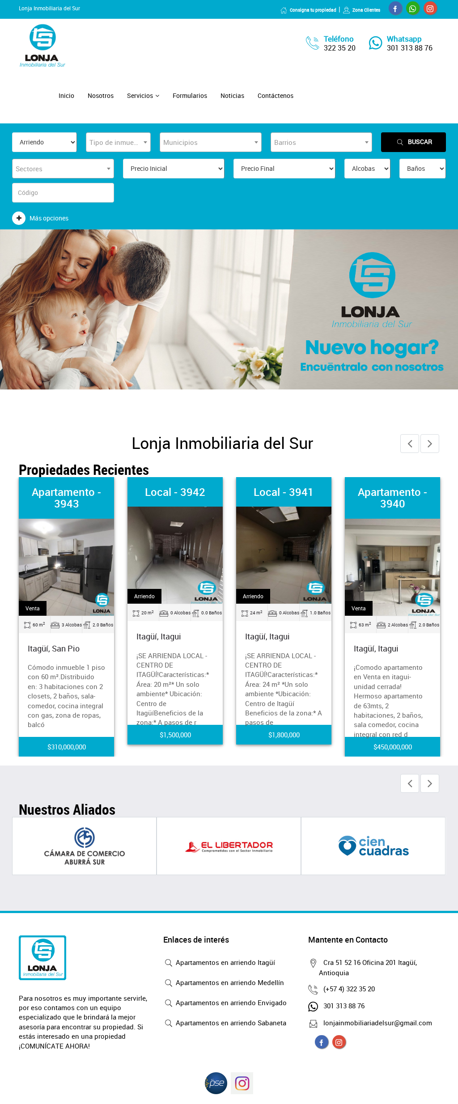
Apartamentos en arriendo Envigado (230, 1002)
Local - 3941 (284, 492)
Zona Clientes (366, 10)
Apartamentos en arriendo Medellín (229, 982)
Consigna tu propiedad (313, 10)
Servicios (140, 95)
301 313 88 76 (410, 48)
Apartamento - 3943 (66, 498)
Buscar (420, 141)
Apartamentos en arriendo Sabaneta (230, 1022)
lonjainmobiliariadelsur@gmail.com (377, 1022)
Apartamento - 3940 (392, 498)
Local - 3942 (175, 492)
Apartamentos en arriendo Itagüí (224, 962)
